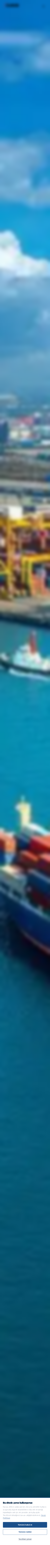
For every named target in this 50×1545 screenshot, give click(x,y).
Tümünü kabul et (25, 1525)
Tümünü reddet (25, 1532)
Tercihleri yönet (25, 1539)
